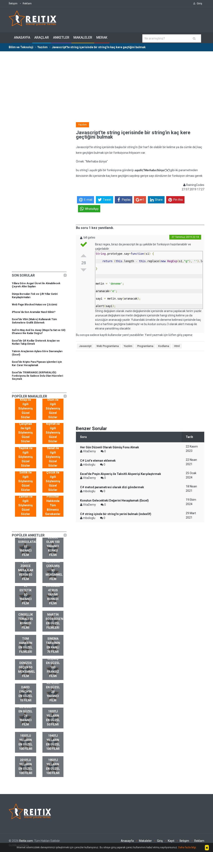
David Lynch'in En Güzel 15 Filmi (25, 694)
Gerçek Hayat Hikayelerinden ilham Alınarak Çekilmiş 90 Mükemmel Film (55, 561)
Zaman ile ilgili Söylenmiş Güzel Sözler (25, 505)
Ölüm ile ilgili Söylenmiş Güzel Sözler (53, 408)
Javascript (85, 346)
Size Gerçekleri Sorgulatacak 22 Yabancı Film (27, 544)
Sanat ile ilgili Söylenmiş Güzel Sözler (53, 456)
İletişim (13, 3)
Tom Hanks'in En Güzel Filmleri (25, 645)
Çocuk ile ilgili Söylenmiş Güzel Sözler (53, 481)
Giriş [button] (199, 3)
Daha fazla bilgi (187, 847)
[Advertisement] (106, 83)
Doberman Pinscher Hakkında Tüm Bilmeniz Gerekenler (53, 503)
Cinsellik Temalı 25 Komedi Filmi (25, 621)
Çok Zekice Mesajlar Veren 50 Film (25, 570)
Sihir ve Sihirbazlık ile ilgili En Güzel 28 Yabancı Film (54, 687)
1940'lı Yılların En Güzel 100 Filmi (53, 742)
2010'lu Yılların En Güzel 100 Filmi (25, 766)
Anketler (61, 37)
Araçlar (41, 37)
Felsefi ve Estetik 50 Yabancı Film (26, 592)
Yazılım (82, 124)
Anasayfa (22, 37)
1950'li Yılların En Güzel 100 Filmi (53, 766)
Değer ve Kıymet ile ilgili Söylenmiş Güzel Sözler (53, 430)
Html (177, 346)
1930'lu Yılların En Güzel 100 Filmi (25, 742)
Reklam (27, 3)
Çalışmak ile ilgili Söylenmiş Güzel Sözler (25, 432)
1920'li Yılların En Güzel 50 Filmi (53, 718)
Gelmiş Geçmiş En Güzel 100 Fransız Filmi (53, 665)
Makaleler (82, 37)
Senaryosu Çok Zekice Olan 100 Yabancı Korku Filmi (54, 542)
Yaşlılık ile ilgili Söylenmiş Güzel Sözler (25, 456)
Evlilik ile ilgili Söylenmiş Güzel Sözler (25, 481)
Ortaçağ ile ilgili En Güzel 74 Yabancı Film (25, 713)
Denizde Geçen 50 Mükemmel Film (26, 669)
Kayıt (171, 840)
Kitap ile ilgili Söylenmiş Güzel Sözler (25, 408)
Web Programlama (108, 346)
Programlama (145, 346)
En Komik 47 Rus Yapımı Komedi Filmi (53, 594)
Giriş (160, 840)
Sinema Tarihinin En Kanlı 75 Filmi (53, 645)
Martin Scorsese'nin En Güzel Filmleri (55, 621)
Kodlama (163, 346)
